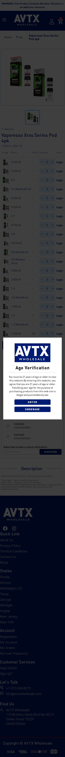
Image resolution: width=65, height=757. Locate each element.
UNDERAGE (32, 409)
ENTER (32, 402)
